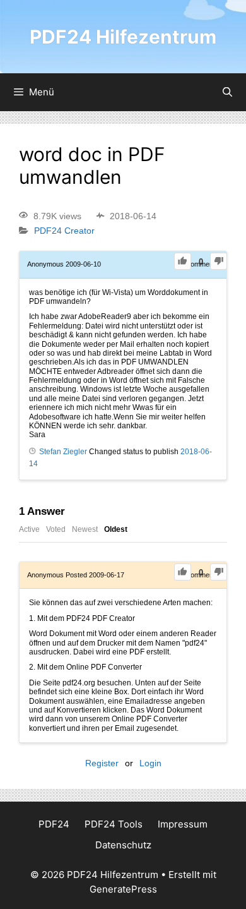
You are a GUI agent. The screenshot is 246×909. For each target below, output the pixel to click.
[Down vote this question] (218, 261)
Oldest (115, 529)
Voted (56, 529)
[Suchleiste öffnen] (227, 92)
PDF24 (53, 824)
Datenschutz (123, 845)
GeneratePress (123, 889)
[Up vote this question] (182, 261)
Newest (85, 529)
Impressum (183, 824)
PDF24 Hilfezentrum (123, 36)
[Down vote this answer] (218, 572)
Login (150, 763)
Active (29, 529)
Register (102, 763)
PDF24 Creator (64, 231)
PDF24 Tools (114, 824)
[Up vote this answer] (182, 572)
